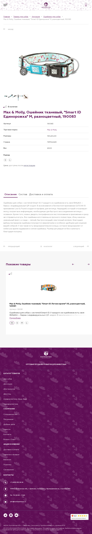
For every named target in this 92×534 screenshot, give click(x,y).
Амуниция (36, 17)
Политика (7, 465)
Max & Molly (52, 130)
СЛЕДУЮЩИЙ (78, 246)
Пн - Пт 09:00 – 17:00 (17, 495)
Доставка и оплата (11, 449)
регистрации (29, 165)
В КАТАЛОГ (48, 246)
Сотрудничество (10, 414)
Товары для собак (20, 17)
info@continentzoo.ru (18, 501)
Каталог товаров (11, 373)
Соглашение (8, 470)
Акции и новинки (11, 444)
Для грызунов (9, 389)
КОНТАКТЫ (8, 475)
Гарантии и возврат (11, 454)
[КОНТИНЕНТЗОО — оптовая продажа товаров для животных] (46, 357)
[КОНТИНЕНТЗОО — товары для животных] (46, 5)
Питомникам (8, 419)
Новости (6, 429)
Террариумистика (10, 404)
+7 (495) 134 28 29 (16, 482)
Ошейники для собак (52, 17)
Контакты (7, 434)
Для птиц (7, 394)
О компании (9, 409)
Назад (10, 29)
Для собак (7, 379)
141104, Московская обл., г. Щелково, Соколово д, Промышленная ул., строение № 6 (40, 489)
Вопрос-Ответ (9, 439)
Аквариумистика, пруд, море (15, 399)
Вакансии (7, 460)
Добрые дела (9, 424)
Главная (6, 17)
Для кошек (7, 384)
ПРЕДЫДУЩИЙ (14, 246)
